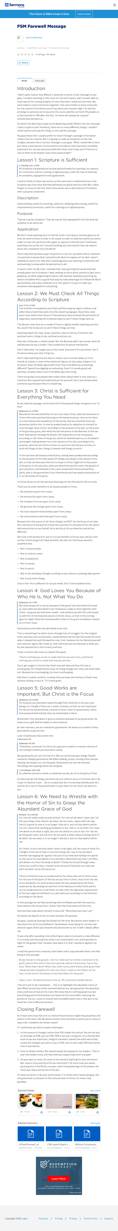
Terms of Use (91, 1218)
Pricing (58, 1218)
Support (108, 1218)
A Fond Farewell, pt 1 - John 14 (35, 1144)
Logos (24, 1218)
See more (95, 1090)
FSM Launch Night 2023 (59, 1144)
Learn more (84, 14)
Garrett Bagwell (54, 1147)
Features (43, 1218)
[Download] (41, 1112)
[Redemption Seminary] (59, 1176)
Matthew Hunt (25, 1147)
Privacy (73, 1218)
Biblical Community (85, 1144)
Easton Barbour (34, 37)
